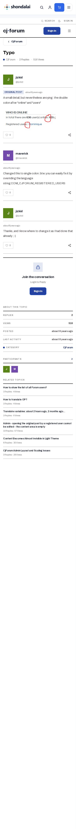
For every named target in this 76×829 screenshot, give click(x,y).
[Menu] (69, 30)
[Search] (41, 7)
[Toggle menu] (68, 7)
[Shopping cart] (59, 7)
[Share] (69, 135)
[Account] (50, 7)
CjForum (16, 41)
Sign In (52, 31)
